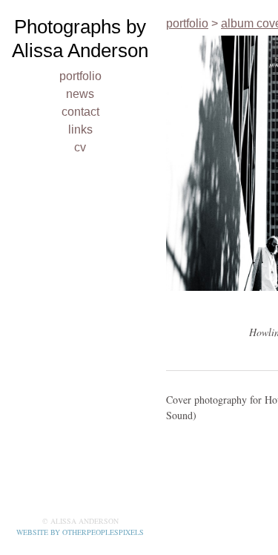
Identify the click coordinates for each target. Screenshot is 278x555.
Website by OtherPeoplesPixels (80, 532)
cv (80, 147)
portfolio (80, 76)
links (80, 129)
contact (80, 111)
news (80, 94)
